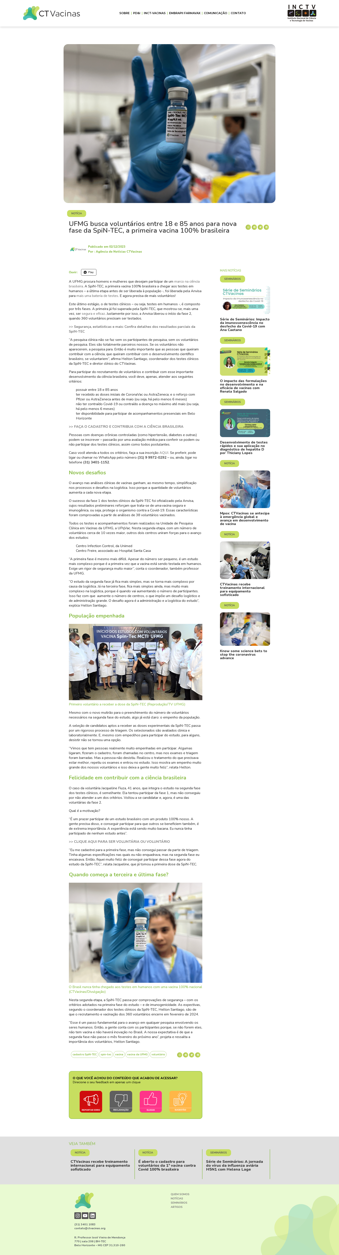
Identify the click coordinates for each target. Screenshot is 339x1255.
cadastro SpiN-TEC (85, 1054)
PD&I (136, 13)
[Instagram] (77, 1215)
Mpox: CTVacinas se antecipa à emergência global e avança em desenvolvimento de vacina (244, 518)
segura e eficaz (93, 313)
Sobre (124, 13)
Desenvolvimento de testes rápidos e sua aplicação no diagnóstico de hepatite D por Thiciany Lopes (244, 447)
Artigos (177, 1207)
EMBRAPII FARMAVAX (184, 13)
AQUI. (164, 452)
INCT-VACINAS (155, 13)
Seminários (179, 1203)
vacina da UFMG (137, 1054)
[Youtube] (85, 1215)
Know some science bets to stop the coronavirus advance (243, 654)
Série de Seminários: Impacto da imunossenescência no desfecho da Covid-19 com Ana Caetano (245, 324)
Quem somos (180, 1194)
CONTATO (238, 13)
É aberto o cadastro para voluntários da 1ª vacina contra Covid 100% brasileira (99, 1165)
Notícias (177, 1198)
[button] (248, 227)
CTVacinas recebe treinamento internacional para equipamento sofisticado (242, 589)
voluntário (158, 1054)
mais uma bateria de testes (97, 295)
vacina (119, 1054)
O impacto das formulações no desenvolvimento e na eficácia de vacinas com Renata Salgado (243, 386)
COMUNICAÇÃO (215, 13)
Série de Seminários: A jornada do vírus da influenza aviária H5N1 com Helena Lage (166, 1165)
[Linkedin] (92, 1215)
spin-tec (106, 1054)
